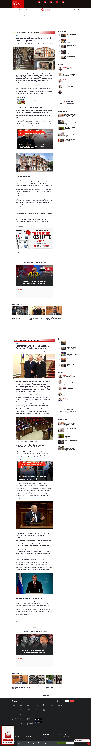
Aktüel (44, 710)
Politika (13, 705)
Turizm (21, 714)
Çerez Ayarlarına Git (70, 743)
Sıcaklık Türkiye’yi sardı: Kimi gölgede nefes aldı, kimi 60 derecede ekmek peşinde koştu (69, 448)
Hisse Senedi (22, 709)
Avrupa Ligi (29, 710)
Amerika (36, 708)
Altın (20, 706)
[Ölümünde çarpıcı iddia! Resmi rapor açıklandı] (61, 142)
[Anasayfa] (15, 701)
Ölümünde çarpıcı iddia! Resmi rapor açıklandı (69, 140)
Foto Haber (21, 723)
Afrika (36, 709)
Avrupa (36, 706)
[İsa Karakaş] (60, 74)
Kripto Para (21, 710)
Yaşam (44, 704)
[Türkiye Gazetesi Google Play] (38, 722)
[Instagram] (26, 737)
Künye (28, 720)
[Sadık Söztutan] (60, 92)
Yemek (44, 708)
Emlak (21, 711)
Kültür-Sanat (52, 704)
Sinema (51, 705)
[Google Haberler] (44, 262)
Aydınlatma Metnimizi (40, 743)
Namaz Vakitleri (60, 705)
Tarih (51, 709)
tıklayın (68, 104)
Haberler (21, 722)
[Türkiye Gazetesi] (45, 10)
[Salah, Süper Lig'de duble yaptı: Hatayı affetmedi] (61, 130)
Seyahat (44, 709)
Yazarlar (13, 716)
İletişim (28, 719)
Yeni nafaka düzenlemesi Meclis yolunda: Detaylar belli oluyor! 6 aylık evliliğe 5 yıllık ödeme (70, 115)
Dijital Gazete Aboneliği (30, 9)
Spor (28, 704)
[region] (45, 743)
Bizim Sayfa (60, 704)
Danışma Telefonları (30, 723)
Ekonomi (21, 704)
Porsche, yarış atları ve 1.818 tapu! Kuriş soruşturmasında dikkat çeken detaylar (70, 122)
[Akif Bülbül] (60, 86)
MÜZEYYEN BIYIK (20, 226)
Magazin (21, 718)
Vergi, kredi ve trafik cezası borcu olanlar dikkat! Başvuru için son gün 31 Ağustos (71, 134)
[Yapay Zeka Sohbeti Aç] (88, 743)
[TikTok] (28, 737)
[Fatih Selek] (60, 81)
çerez (35, 742)
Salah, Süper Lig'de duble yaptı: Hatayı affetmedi (70, 128)
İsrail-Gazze (37, 710)
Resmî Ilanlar (22, 720)
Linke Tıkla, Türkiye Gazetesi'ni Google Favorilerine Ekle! (27, 32)
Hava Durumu (45, 706)
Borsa (21, 705)
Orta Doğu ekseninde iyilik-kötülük (69, 86)
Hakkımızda (29, 718)
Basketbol (29, 711)
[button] (51, 275)
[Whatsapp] (44, 43)
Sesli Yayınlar (60, 706)
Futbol (28, 705)
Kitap (51, 708)
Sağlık (44, 705)
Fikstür (28, 708)
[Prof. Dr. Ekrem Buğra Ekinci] (60, 69)
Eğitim (13, 706)
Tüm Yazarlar (14, 719)
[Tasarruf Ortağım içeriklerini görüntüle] (22, 12)
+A (38, 394)
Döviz (21, 708)
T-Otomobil (21, 713)
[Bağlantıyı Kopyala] (46, 43)
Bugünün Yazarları (15, 718)
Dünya (17, 35)
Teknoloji (21, 719)
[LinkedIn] (37, 262)
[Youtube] (23, 737)
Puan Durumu (29, 706)
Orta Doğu (36, 705)
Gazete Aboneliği (22, 9)
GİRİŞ (76, 9)
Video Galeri (22, 724)
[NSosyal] (39, 262)
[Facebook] (18, 252)
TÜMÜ (45, 285)
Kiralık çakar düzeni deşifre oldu (68, 80)
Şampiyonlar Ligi (30, 709)
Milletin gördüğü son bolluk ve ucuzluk (70, 68)
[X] (32, 262)
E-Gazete (17, 9)
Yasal (28, 724)
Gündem (13, 704)
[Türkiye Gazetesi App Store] (38, 719)
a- (36, 394)
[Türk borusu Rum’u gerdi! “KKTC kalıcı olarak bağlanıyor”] (64, 35)
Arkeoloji (51, 706)
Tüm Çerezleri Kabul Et (61, 743)
